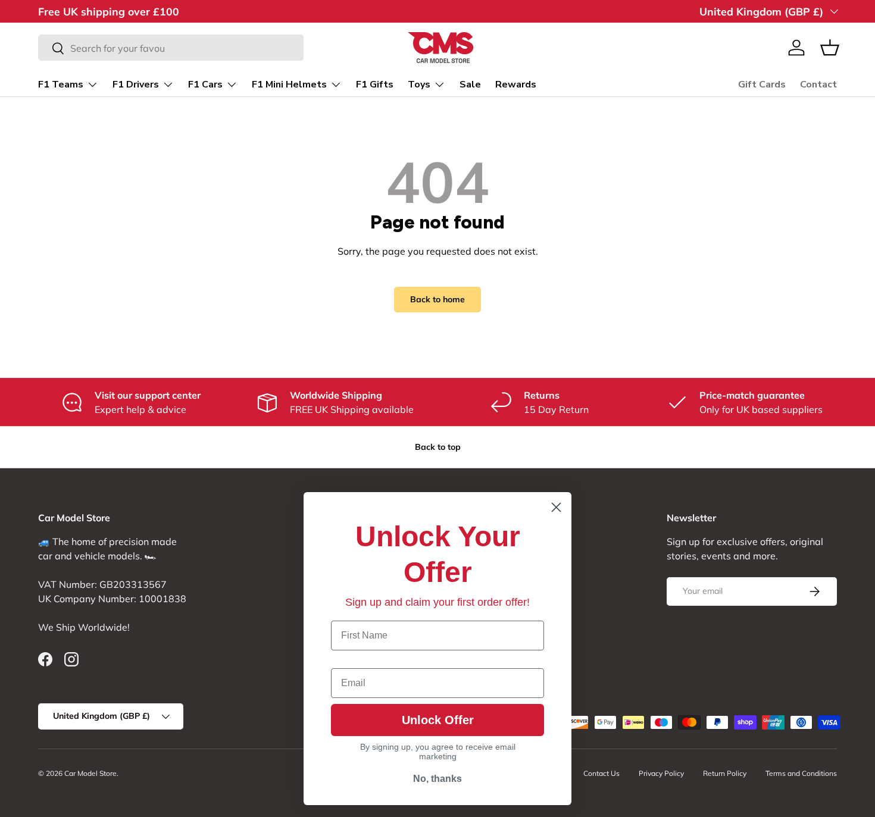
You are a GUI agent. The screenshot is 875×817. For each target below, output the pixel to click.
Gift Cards (762, 84)
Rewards (515, 84)
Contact (818, 84)
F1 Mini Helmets (289, 84)
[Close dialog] (556, 507)
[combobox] (171, 48)
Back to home (437, 299)
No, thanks (437, 779)
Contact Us (601, 773)
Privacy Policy (661, 773)
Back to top (438, 447)
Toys (419, 84)
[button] (830, 48)
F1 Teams (60, 84)
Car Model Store (90, 773)
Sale (470, 84)
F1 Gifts (374, 84)
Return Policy (724, 773)
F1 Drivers (135, 84)
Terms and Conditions (801, 773)
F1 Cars (205, 84)
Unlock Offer (438, 720)
